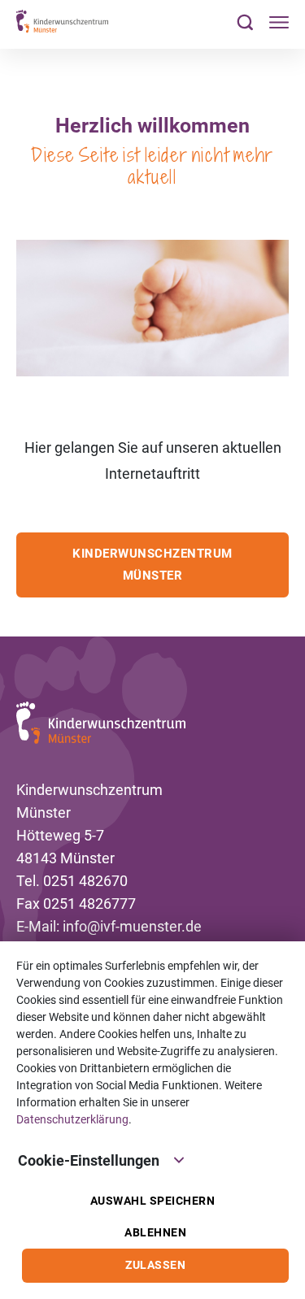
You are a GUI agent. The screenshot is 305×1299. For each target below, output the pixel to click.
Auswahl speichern (152, 1201)
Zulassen (155, 1265)
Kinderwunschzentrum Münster (152, 564)
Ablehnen (155, 1233)
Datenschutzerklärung (72, 1119)
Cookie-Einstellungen (88, 1160)
